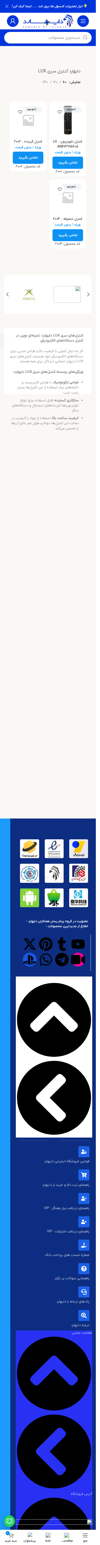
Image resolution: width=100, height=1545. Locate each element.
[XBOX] (29, 294)
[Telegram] (62, 960)
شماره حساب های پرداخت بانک (67, 1255)
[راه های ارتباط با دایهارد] (83, 1291)
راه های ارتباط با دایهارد (72, 1301)
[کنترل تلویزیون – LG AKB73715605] (68, 120)
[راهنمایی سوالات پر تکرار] (83, 1268)
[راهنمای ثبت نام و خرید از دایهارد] (83, 1175)
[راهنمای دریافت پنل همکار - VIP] (83, 1198)
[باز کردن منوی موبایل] (83, 21)
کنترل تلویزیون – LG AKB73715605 (67, 144)
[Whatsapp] (46, 960)
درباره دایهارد (80, 1325)
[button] (88, 294)
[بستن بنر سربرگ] (7, 6)
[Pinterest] (46, 944)
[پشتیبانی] (9, 1521)
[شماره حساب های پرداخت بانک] (83, 1245)
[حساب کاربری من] (12, 21)
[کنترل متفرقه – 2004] (68, 197)
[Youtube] (78, 944)
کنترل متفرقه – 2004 (67, 219)
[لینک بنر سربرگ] (48, 6)
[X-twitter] (30, 944)
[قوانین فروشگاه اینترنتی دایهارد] (83, 1151)
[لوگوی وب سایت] (48, 21)
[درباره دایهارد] (83, 1315)
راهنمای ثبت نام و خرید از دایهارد (65, 1184)
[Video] (78, 960)
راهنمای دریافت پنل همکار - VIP (66, 1208)
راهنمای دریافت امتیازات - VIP (68, 1231)
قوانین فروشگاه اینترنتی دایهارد (66, 1161)
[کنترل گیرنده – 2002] (28, 120)
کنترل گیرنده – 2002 (28, 141)
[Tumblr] (62, 944)
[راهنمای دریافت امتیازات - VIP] (83, 1221)
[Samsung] (67, 294)
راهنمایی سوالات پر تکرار (71, 1278)
